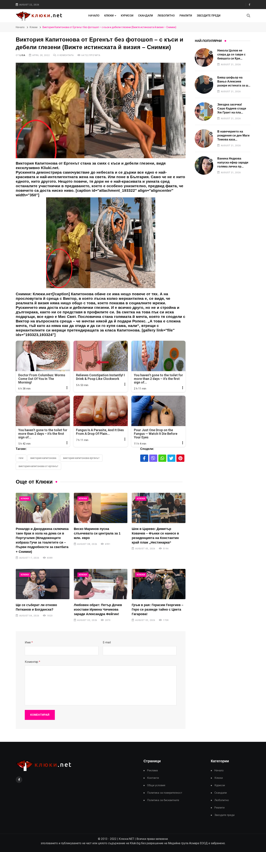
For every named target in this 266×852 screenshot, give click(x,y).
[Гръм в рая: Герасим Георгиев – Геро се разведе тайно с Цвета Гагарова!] (158, 584)
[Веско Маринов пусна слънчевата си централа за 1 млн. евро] (101, 508)
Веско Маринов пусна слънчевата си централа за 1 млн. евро (97, 533)
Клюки (109, 15)
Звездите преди (208, 15)
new (21, 458)
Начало (94, 15)
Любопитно (166, 15)
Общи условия (156, 785)
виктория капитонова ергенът (81, 458)
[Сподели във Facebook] (144, 458)
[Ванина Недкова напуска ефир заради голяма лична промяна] (204, 165)
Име (29, 642)
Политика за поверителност (164, 792)
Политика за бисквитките (163, 800)
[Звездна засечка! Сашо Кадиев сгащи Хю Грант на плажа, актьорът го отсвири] (204, 111)
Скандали (145, 15)
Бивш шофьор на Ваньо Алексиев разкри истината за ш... (233, 81)
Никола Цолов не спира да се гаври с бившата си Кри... (231, 54)
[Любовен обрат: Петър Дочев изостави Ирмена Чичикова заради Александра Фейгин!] (101, 584)
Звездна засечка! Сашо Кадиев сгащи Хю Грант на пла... (231, 108)
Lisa (22, 55)
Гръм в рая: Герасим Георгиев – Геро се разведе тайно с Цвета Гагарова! (157, 609)
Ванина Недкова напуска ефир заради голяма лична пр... (232, 162)
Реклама (152, 770)
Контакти (153, 778)
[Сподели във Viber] (153, 458)
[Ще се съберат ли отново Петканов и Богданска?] (42, 584)
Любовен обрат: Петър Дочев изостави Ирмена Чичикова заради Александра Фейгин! (98, 609)
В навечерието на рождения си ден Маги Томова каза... (233, 135)
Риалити (186, 15)
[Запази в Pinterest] (180, 458)
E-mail (107, 642)
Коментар (32, 662)
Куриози (127, 15)
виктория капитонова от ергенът (38, 466)
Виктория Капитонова (43, 458)
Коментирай (39, 714)
